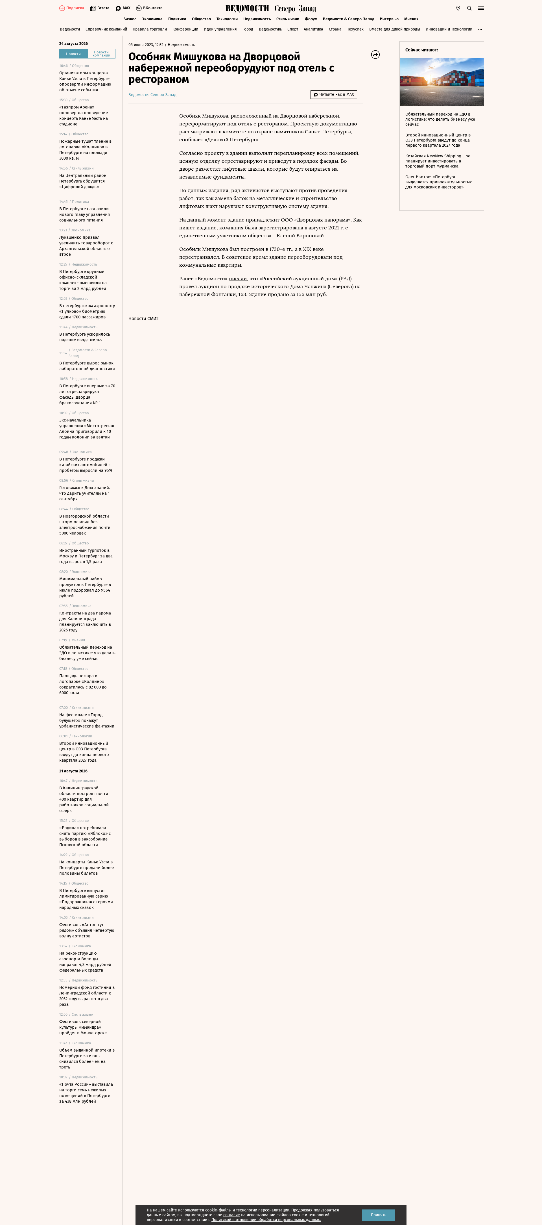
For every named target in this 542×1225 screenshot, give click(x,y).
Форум (311, 19)
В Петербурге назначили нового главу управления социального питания (84, 214)
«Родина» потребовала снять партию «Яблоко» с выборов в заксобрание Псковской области (85, 836)
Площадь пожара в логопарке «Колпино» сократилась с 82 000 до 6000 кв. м (83, 684)
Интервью (389, 19)
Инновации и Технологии (449, 29)
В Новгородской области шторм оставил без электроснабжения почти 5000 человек (84, 525)
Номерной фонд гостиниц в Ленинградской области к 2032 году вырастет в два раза (87, 996)
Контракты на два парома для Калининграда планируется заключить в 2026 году (85, 622)
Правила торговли (150, 29)
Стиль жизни (287, 19)
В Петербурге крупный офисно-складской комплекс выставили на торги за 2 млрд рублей (83, 280)
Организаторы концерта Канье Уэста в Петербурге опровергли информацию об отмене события (85, 81)
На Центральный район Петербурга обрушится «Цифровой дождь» (82, 181)
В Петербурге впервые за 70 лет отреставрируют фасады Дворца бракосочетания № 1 (87, 394)
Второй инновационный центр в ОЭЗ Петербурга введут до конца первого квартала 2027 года (84, 752)
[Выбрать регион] (458, 8)
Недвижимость (257, 19)
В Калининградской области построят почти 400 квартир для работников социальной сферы (84, 799)
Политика (177, 19)
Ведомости (70, 29)
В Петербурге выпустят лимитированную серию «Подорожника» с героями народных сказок (86, 899)
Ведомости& (270, 29)
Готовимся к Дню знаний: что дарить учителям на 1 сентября (84, 493)
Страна (335, 29)
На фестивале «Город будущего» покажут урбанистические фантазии (86, 720)
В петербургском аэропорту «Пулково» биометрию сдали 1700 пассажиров (87, 311)
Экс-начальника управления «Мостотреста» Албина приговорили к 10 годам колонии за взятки (86, 429)
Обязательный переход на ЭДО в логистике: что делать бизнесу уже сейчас (87, 653)
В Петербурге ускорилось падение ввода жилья (84, 337)
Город (247, 29)
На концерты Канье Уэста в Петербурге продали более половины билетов (86, 867)
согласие (231, 1215)
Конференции (185, 29)
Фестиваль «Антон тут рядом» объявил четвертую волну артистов (86, 930)
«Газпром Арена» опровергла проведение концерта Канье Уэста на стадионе (83, 116)
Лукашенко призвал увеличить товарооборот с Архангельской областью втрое (86, 246)
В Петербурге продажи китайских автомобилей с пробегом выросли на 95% (85, 465)
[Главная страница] (247, 8)
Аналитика (313, 29)
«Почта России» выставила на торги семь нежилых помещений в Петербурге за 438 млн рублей (86, 1093)
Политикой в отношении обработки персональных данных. (266, 1219)
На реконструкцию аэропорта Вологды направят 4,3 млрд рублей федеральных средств (85, 962)
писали (238, 278)
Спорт (292, 29)
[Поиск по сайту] (469, 8)
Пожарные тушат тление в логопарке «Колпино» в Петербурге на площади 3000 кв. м (85, 150)
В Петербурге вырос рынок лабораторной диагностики (87, 365)
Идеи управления (220, 29)
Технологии (227, 19)
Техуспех (355, 29)
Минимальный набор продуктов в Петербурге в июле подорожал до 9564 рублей (85, 587)
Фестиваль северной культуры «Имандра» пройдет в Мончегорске (83, 1027)
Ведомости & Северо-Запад (348, 19)
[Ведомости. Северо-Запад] (294, 8)
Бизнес (129, 19)
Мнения (411, 19)
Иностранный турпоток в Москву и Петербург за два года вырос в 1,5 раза (86, 556)
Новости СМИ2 (143, 318)
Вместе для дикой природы (394, 29)
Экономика (152, 19)
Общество (201, 19)
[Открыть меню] (481, 8)
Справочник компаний (106, 29)
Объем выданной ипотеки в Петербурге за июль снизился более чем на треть (87, 1059)
